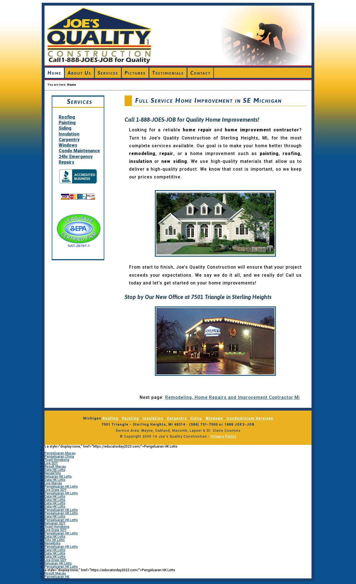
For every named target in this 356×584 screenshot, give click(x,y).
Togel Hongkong (56, 460)
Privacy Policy (223, 436)
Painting (67, 122)
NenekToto (52, 473)
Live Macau (53, 483)
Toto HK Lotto (54, 540)
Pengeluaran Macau (60, 453)
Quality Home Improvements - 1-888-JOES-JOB (178, 35)
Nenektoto (52, 543)
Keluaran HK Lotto (58, 477)
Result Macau (55, 466)
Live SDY (51, 463)
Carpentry (69, 139)
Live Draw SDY (55, 490)
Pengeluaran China (59, 456)
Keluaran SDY (54, 523)
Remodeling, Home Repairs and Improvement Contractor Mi (232, 397)
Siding (65, 128)
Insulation (69, 134)
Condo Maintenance (79, 150)
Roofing (67, 117)
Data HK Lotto (54, 470)
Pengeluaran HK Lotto (61, 487)
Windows (68, 145)
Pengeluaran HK (56, 577)
